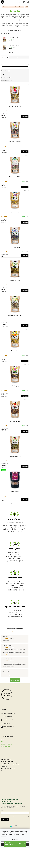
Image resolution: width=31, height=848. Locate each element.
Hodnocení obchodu (15, 628)
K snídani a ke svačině (8, 7)
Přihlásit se (5, 819)
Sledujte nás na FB (8, 720)
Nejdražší (18, 57)
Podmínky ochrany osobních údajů (11, 764)
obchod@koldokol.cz (9, 713)
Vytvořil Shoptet (16, 826)
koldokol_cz (6, 723)
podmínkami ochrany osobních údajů (21, 816)
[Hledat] (20, 1)
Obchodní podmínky (7, 762)
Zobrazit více (15, 680)
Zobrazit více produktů (14, 52)
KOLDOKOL (6, 77)
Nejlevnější (12, 57)
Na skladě (6, 71)
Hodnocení (4, 771)
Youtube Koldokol (8, 727)
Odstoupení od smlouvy (7, 769)
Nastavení (15, 840)
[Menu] (27, 1)
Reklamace (4, 766)
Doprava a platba (6, 759)
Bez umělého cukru (19, 7)
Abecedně (24, 57)
